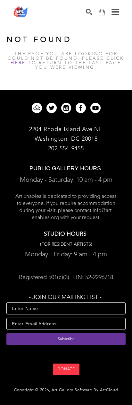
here (18, 63)
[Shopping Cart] (102, 12)
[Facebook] (82, 108)
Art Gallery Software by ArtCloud (85, 390)
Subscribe (66, 339)
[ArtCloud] (38, 108)
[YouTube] (95, 108)
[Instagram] (67, 108)
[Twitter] (52, 108)
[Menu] (115, 12)
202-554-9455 (66, 149)
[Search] (89, 12)
